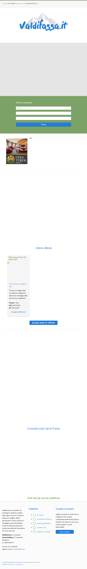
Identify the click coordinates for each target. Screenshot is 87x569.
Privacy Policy (19, 564)
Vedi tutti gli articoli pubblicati (43, 498)
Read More (15, 453)
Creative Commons (8, 564)
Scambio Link (41, 527)
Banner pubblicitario (44, 523)
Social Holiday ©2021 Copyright (12, 562)
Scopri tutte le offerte (43, 322)
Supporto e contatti (43, 532)
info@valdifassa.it (31, 3)
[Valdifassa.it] (43, 22)
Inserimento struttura (44, 519)
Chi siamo (40, 515)
